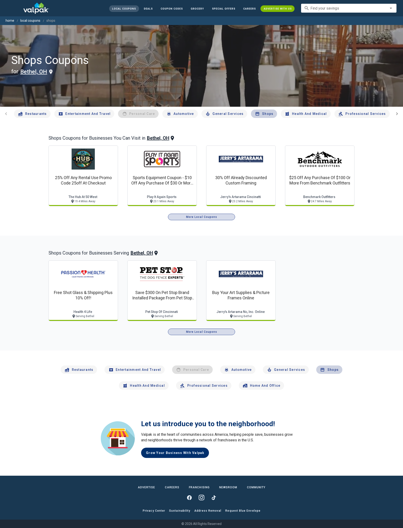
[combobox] (348, 8)
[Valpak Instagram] (201, 497)
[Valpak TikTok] (213, 497)
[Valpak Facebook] (189, 497)
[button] (223, 8)
